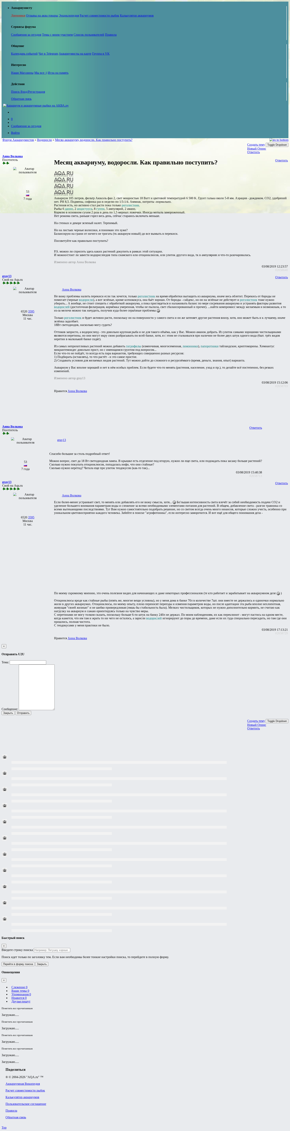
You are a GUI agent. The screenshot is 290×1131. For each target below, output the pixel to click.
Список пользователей (89, 34)
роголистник (130, 205)
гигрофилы (133, 346)
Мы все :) (40, 72)
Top (4, 1127)
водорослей (62, 307)
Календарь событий (24, 53)
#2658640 (281, 270)
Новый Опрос (256, 148)
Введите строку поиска (17, 950)
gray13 (61, 440)
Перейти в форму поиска (18, 964)
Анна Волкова (71, 289)
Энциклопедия (69, 15)
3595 (31, 311)
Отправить (23, 712)
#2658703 (281, 386)
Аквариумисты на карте (75, 53)
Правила (111, 34)
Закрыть (8, 712)
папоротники (210, 346)
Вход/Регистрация (33, 91)
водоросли (86, 299)
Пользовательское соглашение (26, 1104)
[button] (12, 156)
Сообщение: (10, 709)
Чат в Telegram (48, 53)
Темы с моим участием (57, 34)
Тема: (5, 662)
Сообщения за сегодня (26, 34)
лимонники (190, 346)
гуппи (100, 208)
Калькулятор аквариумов (137, 15)
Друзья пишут (20, 1001)
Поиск (16, 91)
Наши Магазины (22, 72)
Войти (15, 132)
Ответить (253, 152)
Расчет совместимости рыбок (99, 15)
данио (69, 208)
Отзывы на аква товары (42, 15)
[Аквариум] (36, 105)
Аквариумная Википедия (23, 1083)
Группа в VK (101, 53)
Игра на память (58, 72)
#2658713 (255, 476)
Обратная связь (21, 98)
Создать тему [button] (256, 144)
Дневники (18, 15)
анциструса (84, 208)
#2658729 (281, 633)
